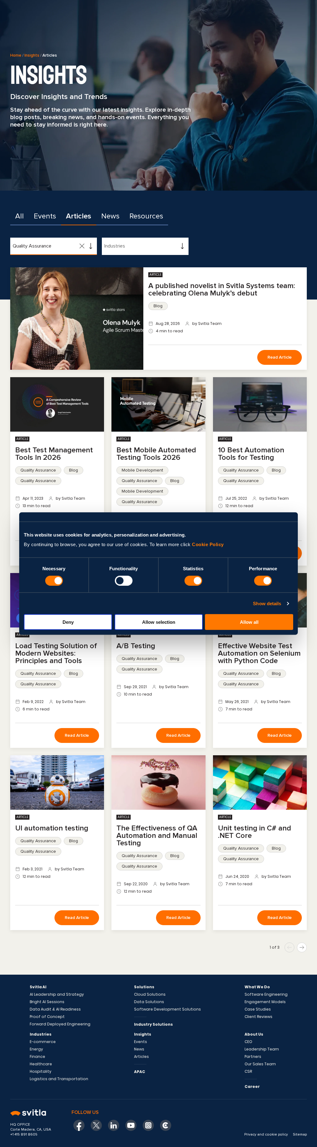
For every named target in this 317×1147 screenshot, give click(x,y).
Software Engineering (266, 994)
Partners (253, 1056)
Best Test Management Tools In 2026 (54, 454)
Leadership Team (262, 1049)
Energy (36, 1049)
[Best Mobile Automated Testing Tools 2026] (158, 404)
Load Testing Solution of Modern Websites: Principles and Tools (56, 653)
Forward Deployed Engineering (60, 1024)
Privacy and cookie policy (266, 1134)
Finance (37, 1056)
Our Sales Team (260, 1064)
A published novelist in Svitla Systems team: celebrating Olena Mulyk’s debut (221, 289)
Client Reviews (258, 1016)
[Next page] (302, 947)
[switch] (123, 580)
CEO (248, 1041)
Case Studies (258, 1009)
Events (45, 216)
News (110, 216)
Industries (40, 1034)
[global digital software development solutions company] (33, 1113)
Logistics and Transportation (59, 1078)
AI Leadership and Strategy (57, 994)
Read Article (279, 357)
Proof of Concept (47, 1016)
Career (252, 1086)
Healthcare (41, 1064)
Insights (31, 55)
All (19, 216)
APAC (139, 1071)
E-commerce (43, 1041)
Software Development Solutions (167, 1009)
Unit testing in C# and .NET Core (254, 832)
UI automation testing (51, 828)
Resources (146, 216)
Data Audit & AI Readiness (55, 1009)
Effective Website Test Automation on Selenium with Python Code (259, 653)
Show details (267, 603)
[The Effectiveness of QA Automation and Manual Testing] (158, 782)
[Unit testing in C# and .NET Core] (260, 782)
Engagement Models (265, 1001)
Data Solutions (149, 1001)
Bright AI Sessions (47, 1001)
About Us (254, 1034)
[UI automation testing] (57, 782)
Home (15, 55)
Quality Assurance (38, 470)
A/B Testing (135, 645)
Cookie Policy (208, 544)
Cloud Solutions (150, 994)
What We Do (257, 987)
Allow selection (158, 622)
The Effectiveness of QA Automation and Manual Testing (156, 835)
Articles (78, 216)
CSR (248, 1071)
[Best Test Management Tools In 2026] (57, 404)
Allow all (249, 622)
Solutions (144, 987)
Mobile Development (142, 470)
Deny (68, 622)
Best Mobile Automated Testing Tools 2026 (156, 454)
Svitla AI (38, 987)
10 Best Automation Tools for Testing (251, 454)
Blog (158, 305)
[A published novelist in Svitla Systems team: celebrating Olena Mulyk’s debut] (76, 318)
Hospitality (40, 1071)
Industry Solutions (153, 1024)
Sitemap (300, 1134)
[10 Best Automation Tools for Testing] (260, 404)
